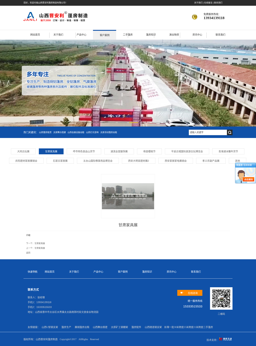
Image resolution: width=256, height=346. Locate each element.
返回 (28, 253)
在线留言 (208, 3)
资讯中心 (197, 34)
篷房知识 (151, 34)
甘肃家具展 (39, 243)
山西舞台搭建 (100, 327)
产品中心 (81, 34)
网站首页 (35, 34)
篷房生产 (66, 327)
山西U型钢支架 (50, 327)
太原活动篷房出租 (108, 132)
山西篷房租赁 (45, 132)
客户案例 (105, 35)
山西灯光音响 (92, 132)
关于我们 (198, 3)
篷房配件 (136, 327)
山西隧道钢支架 (153, 327)
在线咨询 (193, 293)
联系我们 (218, 3)
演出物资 (174, 34)
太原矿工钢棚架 (119, 327)
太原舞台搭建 (59, 132)
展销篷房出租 (82, 327)
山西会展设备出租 (76, 132)
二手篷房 (128, 34)
